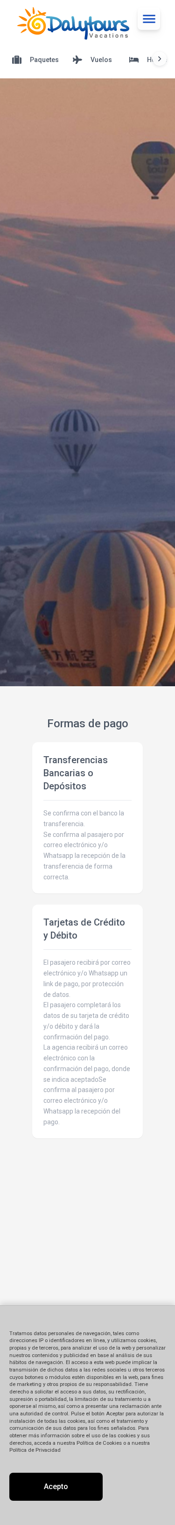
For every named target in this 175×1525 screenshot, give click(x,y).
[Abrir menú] (149, 18)
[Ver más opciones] (160, 59)
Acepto (56, 1486)
